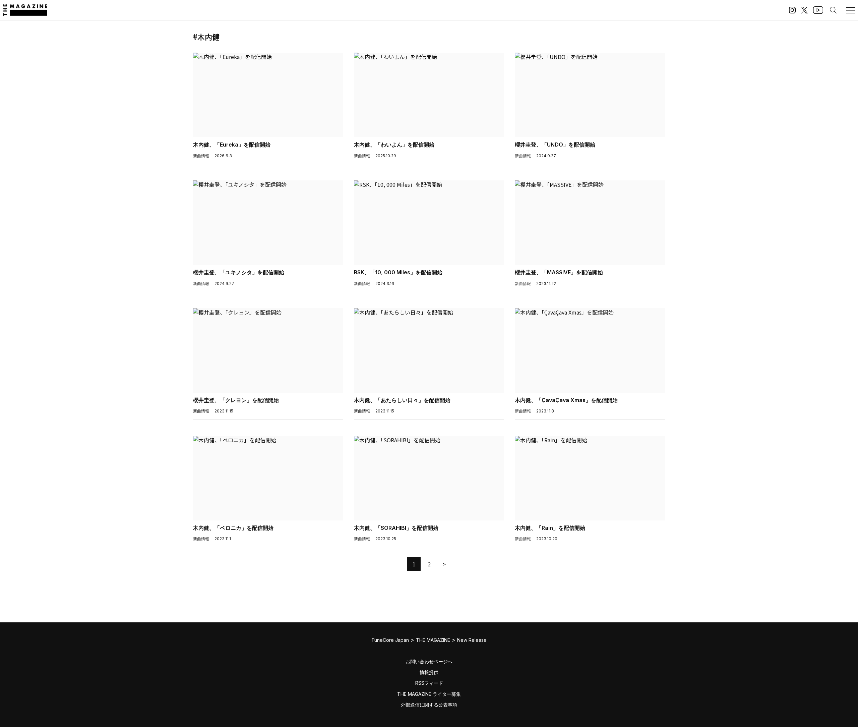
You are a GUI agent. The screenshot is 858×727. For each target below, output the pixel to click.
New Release (472, 640)
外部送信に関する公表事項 (429, 705)
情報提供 (429, 672)
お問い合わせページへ (429, 661)
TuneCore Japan (390, 640)
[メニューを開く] (850, 10)
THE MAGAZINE (433, 640)
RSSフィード (429, 683)
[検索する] (833, 10)
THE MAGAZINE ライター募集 (429, 694)
